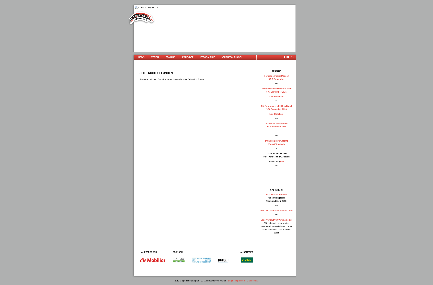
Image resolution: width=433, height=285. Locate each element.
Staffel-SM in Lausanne (276, 123)
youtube (288, 57)
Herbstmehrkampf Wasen (276, 76)
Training (170, 57)
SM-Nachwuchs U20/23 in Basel (276, 106)
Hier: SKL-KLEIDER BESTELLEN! (276, 210)
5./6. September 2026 (276, 92)
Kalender (188, 57)
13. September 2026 (276, 127)
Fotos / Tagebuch (276, 144)
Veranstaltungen (232, 57)
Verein (155, 57)
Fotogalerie (207, 57)
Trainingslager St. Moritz (276, 141)
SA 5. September (276, 79)
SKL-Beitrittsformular (276, 194)
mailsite (292, 57)
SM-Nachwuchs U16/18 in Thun (276, 89)
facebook (284, 57)
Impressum (240, 281)
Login (230, 281)
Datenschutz (252, 281)
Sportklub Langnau (141, 18)
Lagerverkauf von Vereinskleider (276, 220)
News (141, 57)
